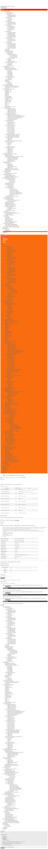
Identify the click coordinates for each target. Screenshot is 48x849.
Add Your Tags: (3, 575)
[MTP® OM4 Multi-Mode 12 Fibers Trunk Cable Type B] (23, 591)
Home (4, 474)
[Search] (0, 8)
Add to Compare (8, 593)
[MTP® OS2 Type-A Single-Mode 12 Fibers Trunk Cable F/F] (24, 598)
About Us (4, 836)
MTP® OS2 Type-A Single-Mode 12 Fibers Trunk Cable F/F (13, 603)
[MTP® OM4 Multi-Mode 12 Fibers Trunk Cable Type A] (23, 585)
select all (13, 583)
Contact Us (4, 838)
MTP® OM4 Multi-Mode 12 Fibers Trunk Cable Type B (12, 596)
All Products (5, 837)
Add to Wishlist (7, 586)
